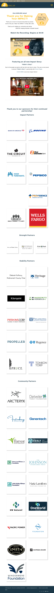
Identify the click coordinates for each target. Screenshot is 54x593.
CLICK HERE (20, 72)
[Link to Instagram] (44, 591)
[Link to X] (42, 591)
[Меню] (51, 5)
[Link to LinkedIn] (48, 591)
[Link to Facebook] (40, 591)
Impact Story (35, 62)
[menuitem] (51, 5)
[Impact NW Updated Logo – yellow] (8, 5)
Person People (38, 69)
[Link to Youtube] (46, 591)
